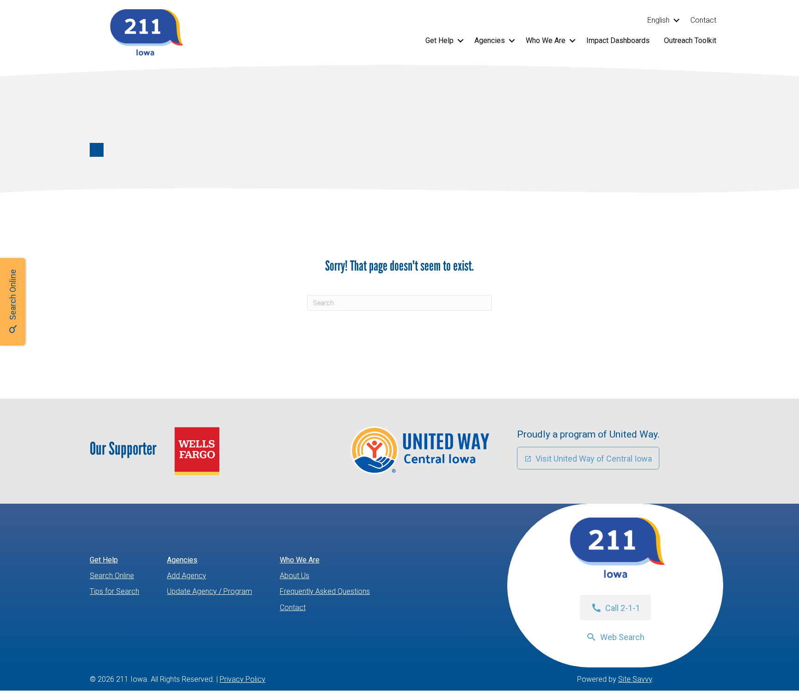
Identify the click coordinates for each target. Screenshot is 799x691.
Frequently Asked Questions (325, 591)
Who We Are (545, 40)
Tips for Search (114, 591)
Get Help (439, 40)
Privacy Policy (242, 679)
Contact (703, 20)
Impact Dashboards (618, 40)
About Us (294, 575)
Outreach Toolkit (690, 40)
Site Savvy (635, 679)
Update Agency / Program (209, 591)
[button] (676, 20)
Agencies (489, 40)
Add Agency (186, 575)
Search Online (112, 575)
